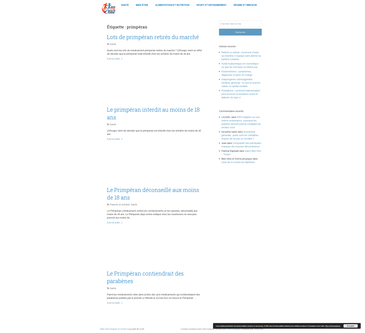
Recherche (240, 32)
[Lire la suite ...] (114, 58)
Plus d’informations (332, 326)
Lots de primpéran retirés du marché (153, 37)
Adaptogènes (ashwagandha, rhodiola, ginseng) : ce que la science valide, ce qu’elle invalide (240, 83)
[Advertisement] (155, 85)
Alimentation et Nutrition (172, 5)
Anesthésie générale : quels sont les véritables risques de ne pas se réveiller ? (239, 135)
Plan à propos (234, 329)
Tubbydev (258, 329)
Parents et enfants (120, 204)
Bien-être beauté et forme (113, 329)
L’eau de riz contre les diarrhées (238, 162)
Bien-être (142, 5)
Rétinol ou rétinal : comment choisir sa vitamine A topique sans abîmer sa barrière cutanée (241, 56)
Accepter (350, 326)
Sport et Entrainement (211, 5)
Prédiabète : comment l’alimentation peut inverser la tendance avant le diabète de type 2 (240, 94)
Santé (125, 5)
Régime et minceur (245, 5)
